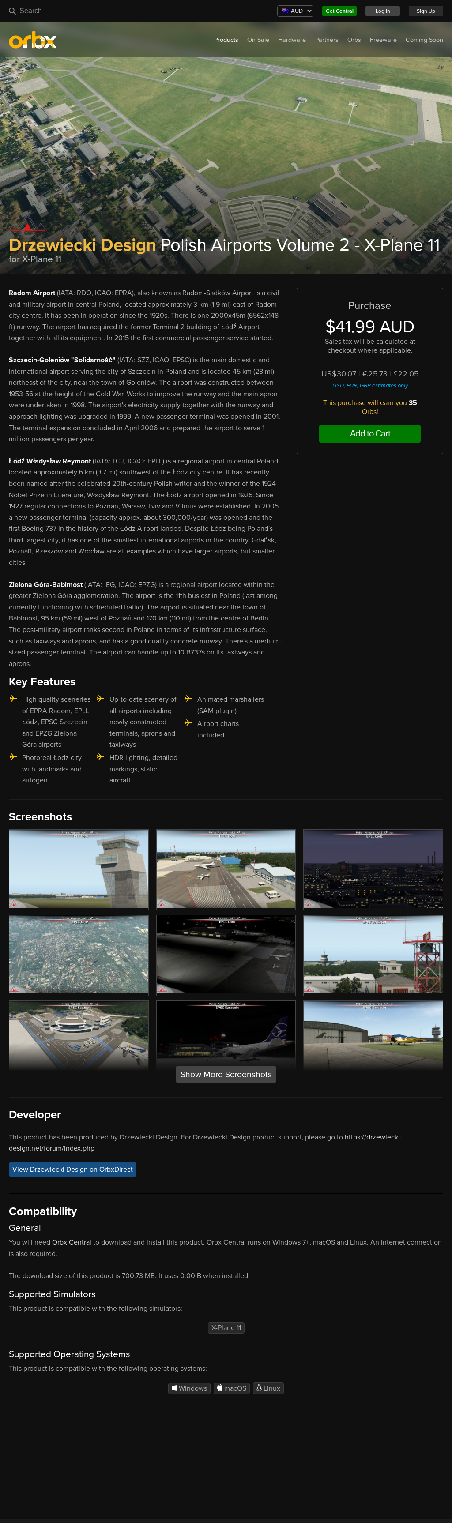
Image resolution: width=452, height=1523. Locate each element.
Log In (383, 11)
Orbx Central (71, 1242)
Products (226, 40)
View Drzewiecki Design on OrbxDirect (72, 1169)
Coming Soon (424, 40)
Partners (327, 40)
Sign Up (426, 11)
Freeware (383, 40)
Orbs (354, 40)
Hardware (292, 40)
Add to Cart (370, 434)
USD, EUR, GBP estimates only (370, 385)
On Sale (258, 40)
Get (340, 11)
